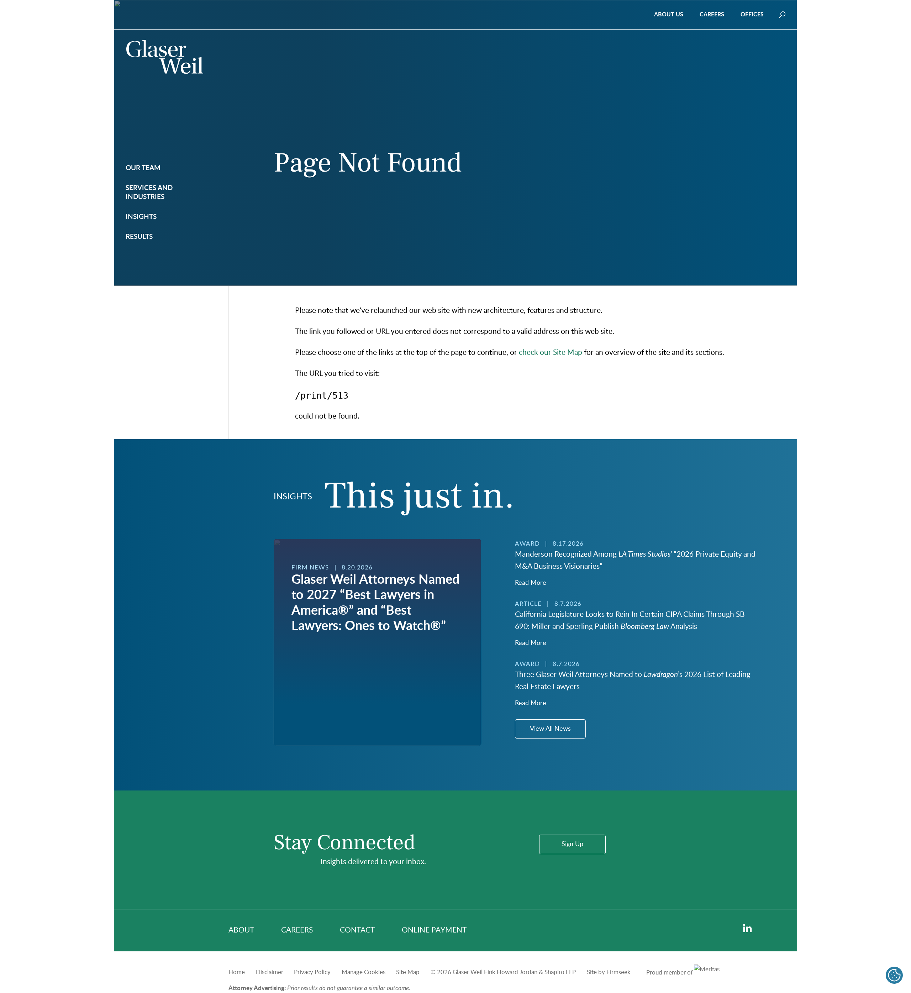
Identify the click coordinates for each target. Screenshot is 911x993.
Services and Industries (149, 193)
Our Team (143, 168)
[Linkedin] (747, 928)
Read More (530, 583)
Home (236, 972)
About (241, 930)
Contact (357, 930)
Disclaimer (269, 972)
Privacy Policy (312, 972)
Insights (141, 217)
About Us (668, 14)
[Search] (782, 14)
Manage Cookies (363, 972)
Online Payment (434, 930)
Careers (712, 14)
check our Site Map (550, 352)
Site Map (408, 972)
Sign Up (572, 844)
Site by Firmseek (609, 972)
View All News (550, 729)
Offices (752, 14)
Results (139, 236)
